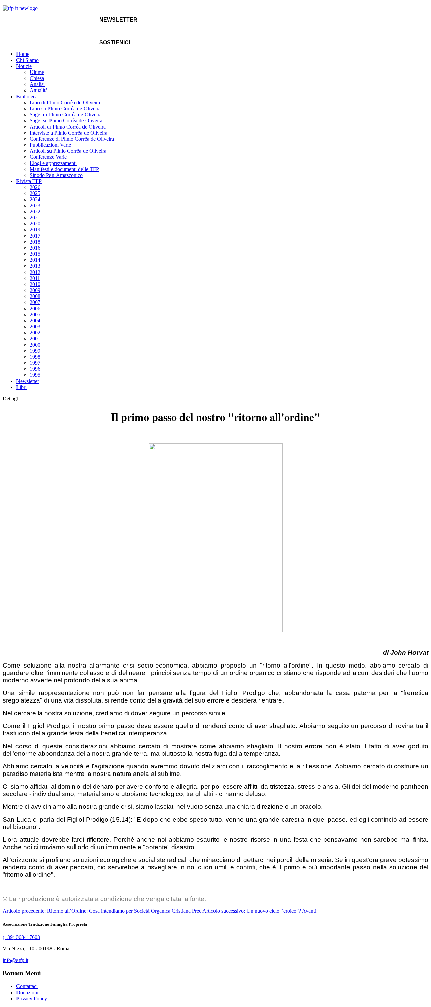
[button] (24, 66)
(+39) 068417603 (21, 937)
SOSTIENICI (114, 42)
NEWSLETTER (118, 20)
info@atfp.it (15, 960)
